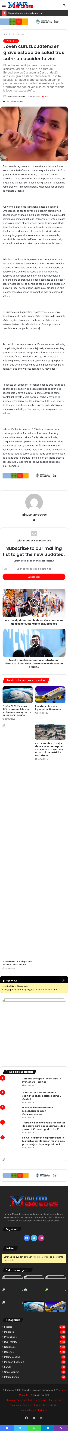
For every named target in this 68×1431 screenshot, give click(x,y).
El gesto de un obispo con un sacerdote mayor (17, 963)
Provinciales (18, 34)
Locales (8, 1327)
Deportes (9, 1352)
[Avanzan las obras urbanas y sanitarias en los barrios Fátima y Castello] (11, 1097)
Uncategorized (11, 1372)
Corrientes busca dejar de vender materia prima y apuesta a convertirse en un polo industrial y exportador (49, 749)
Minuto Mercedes (15, 96)
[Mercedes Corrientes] (20, 5)
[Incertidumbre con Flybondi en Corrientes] (50, 694)
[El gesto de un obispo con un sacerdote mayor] (18, 841)
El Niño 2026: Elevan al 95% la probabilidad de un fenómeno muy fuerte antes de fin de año (17, 711)
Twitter (10, 1248)
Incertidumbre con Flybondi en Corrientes (48, 708)
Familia (7, 1367)
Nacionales (9, 1347)
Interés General (12, 1377)
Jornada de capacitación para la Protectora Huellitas (41, 1080)
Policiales (9, 1332)
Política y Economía (14, 1362)
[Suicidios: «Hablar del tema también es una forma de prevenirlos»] (12, 1306)
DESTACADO (10, 1342)
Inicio (8, 34)
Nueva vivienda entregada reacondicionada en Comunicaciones (37, 1111)
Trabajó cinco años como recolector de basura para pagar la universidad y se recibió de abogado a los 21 (43, 1126)
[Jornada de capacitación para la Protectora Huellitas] (11, 1083)
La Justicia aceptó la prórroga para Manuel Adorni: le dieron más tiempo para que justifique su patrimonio (43, 1141)
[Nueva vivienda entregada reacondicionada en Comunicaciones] (11, 1112)
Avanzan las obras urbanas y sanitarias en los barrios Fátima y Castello (41, 1096)
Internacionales (12, 1357)
